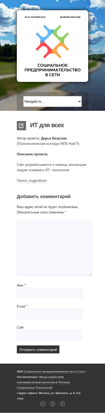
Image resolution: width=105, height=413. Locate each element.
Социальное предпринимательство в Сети (54, 371)
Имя (21, 285)
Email (22, 306)
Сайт (20, 327)
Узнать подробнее (31, 180)
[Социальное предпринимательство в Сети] (52, 46)
